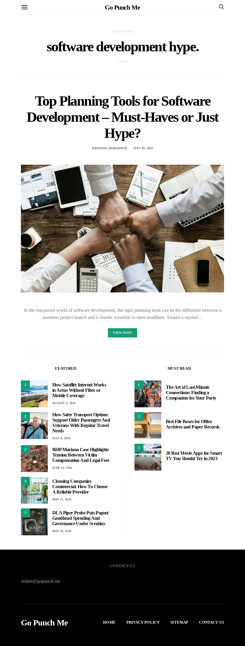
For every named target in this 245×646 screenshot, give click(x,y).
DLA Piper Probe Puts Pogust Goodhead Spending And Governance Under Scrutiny (80, 518)
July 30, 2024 (143, 148)
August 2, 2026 (64, 403)
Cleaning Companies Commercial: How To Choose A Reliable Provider (80, 486)
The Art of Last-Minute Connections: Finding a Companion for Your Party (191, 392)
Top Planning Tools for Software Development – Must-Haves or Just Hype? (122, 117)
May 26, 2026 (61, 531)
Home (109, 622)
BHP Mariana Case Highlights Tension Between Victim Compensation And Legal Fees (80, 455)
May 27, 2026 (61, 499)
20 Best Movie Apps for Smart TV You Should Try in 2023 (194, 456)
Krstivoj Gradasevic (110, 148)
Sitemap (179, 622)
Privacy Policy (143, 622)
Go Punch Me (122, 7)
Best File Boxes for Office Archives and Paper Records (192, 424)
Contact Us (211, 622)
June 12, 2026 (62, 467)
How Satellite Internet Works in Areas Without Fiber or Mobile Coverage (79, 390)
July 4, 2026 (61, 438)
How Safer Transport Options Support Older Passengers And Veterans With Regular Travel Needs (81, 422)
